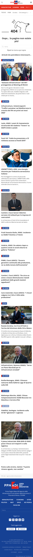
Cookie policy (8, 549)
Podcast (22, 529)
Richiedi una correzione (21, 549)
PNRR (9, 12)
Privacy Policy (27, 547)
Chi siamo (14, 552)
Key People (28, 502)
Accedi (20, 552)
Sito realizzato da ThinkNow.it (24, 556)
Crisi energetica (23, 12)
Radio (12, 529)
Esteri (22, 7)
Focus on (5, 147)
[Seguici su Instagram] (13, 520)
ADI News (5, 101)
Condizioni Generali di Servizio (11, 547)
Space (19, 502)
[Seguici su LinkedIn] (20, 520)
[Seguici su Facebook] (10, 520)
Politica (28, 7)
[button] (2, 2)
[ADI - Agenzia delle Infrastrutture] (16, 485)
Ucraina (15, 12)
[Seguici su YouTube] (23, 520)
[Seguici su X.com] (16, 520)
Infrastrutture (6, 7)
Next (12, 502)
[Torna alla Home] (16, 2)
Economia (16, 7)
